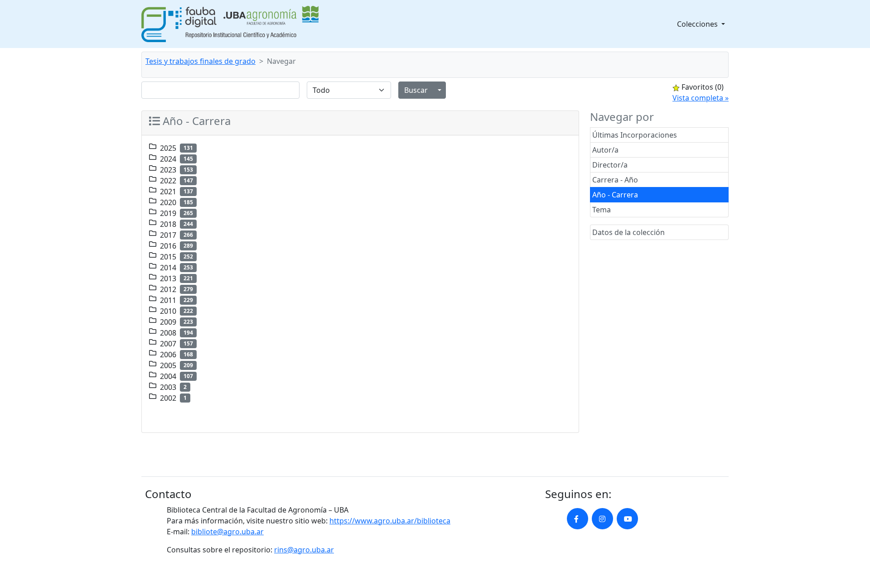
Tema (601, 210)
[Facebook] (577, 518)
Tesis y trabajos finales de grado (200, 61)
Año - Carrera (615, 195)
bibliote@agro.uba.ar (227, 532)
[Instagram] (602, 518)
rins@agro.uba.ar (304, 550)
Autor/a (605, 150)
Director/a (610, 165)
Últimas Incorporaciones (634, 135)
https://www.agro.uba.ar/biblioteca (389, 521)
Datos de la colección (628, 232)
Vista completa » (700, 98)
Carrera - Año (615, 180)
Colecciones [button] (698, 24)
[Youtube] (627, 518)
